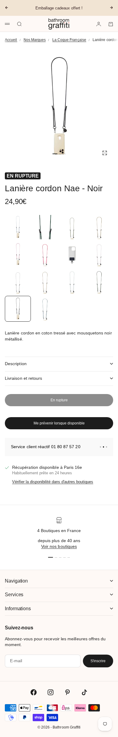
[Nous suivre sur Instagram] (50, 692)
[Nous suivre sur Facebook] (33, 692)
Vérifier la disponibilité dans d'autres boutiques (52, 481)
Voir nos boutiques (59, 546)
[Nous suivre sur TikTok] (84, 692)
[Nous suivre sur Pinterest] (67, 692)
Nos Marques (35, 40)
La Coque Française (69, 40)
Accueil (11, 40)
